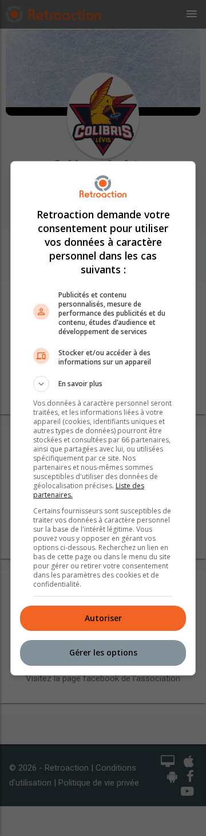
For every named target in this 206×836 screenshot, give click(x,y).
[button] (103, 384)
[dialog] (103, 418)
